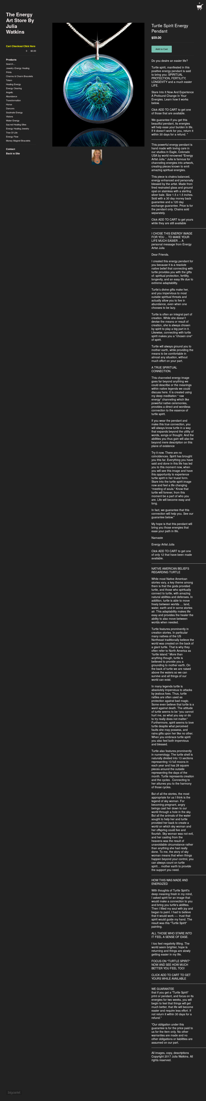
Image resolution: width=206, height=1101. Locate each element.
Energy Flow (12, 136)
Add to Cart (162, 49)
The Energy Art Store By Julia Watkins (20, 23)
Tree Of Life (12, 132)
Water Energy (13, 120)
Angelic (9, 92)
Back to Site (13, 153)
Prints (9, 72)
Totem (9, 80)
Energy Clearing (14, 88)
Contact (10, 149)
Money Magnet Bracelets (18, 140)
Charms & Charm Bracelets (19, 76)
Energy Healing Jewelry (17, 128)
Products (11, 59)
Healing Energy (13, 84)
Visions (9, 116)
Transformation (13, 100)
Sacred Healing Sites (16, 124)
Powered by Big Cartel (14, 1092)
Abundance (11, 96)
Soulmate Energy (14, 112)
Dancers (10, 108)
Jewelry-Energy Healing (17, 68)
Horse (9, 104)
